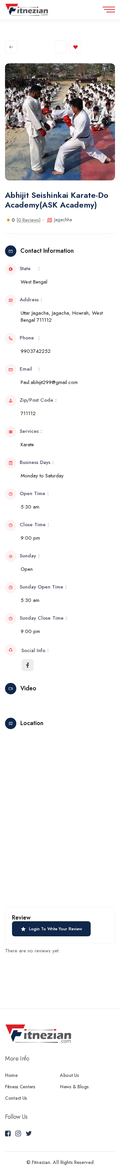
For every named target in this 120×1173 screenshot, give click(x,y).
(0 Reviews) (29, 220)
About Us (69, 1075)
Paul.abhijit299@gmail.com (49, 382)
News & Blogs (74, 1086)
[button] (13, 122)
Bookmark (75, 47)
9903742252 (36, 351)
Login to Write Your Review (55, 929)
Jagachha (63, 219)
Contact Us (16, 1098)
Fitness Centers (20, 1086)
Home (11, 1075)
